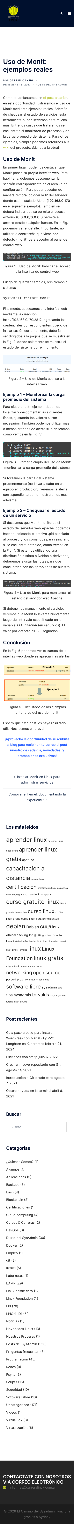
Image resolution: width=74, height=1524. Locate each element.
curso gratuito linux (32, 901)
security (33, 979)
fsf (31, 935)
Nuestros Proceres (20, 1336)
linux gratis (48, 957)
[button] (60, 13)
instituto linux (41, 941)
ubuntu (23, 1001)
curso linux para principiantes (40, 918)
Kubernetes (14, 1276)
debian (15, 926)
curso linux (41, 911)
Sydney (44, 1517)
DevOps (12, 1230)
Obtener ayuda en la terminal (28, 1091)
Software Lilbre (18, 1397)
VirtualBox (14, 1420)
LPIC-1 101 (14, 1314)
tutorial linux (12, 1001)
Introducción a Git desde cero (29, 1078)
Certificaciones (18, 1207)
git (8, 1260)
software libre (23, 986)
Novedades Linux (19, 1329)
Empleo (12, 1253)
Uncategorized (17, 1405)
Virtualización (17, 1428)
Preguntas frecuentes (22, 1352)
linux (34, 948)
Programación (17, 1359)
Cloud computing (19, 1215)
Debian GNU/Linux (43, 927)
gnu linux (47, 935)
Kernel (11, 1268)
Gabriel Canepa (22, 80)
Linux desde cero (19, 1291)
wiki (6, 147)
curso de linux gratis (38, 894)
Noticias (12, 1321)
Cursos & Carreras (20, 1222)
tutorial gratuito (58, 995)
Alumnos (13, 1169)
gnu (37, 934)
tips (60, 987)
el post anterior (55, 98)
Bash (10, 1192)
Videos (11, 1412)
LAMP (10, 1283)
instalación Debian (22, 941)
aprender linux (26, 839)
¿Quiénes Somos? (20, 1162)
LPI (8, 1306)
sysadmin (49, 987)
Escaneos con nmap (21, 1057)
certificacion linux (47, 888)
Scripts (11, 1382)
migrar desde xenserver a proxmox (24, 966)
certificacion (21, 887)
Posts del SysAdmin (51, 84)
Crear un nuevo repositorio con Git (33, 1064)
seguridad (44, 979)
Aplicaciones (16, 1177)
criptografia (18, 894)
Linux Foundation (19, 1298)
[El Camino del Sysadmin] (13, 13)
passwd (11, 979)
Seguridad (14, 1389)
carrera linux (37, 879)
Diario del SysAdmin (22, 1238)
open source (46, 972)
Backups (12, 1184)
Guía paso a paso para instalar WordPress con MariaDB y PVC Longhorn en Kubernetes (30, 1038)
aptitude (28, 860)
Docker (11, 1245)
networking (19, 972)
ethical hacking (17, 935)
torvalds (40, 994)
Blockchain (14, 1200)
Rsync (10, 1374)
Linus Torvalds (19, 950)
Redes (11, 1367)
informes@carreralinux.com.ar (32, 1487)
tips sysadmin (18, 995)
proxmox (22, 979)
